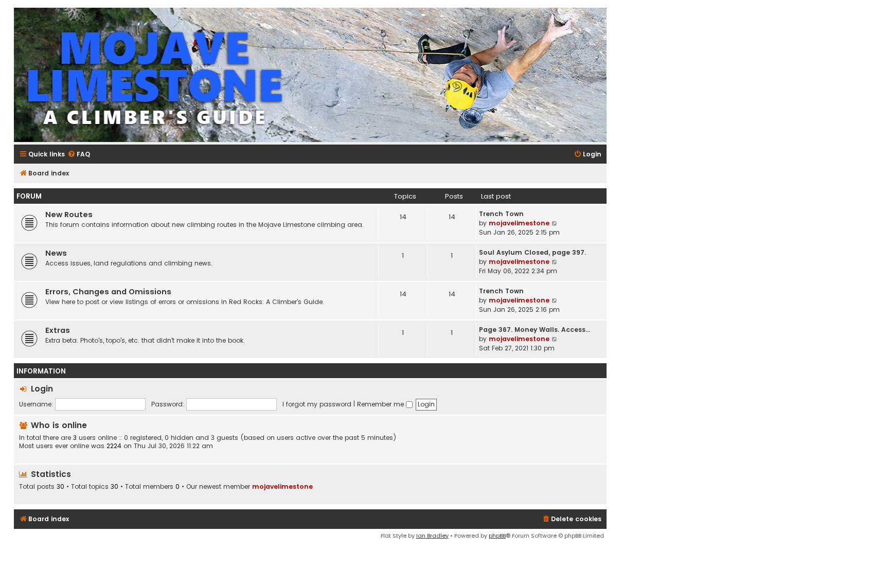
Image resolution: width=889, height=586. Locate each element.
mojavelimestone (519, 223)
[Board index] (310, 75)
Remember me (381, 404)
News (56, 253)
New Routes (69, 214)
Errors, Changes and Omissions (108, 292)
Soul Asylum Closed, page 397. (532, 252)
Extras (57, 330)
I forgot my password (316, 404)
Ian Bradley (432, 535)
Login (42, 388)
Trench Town (501, 213)
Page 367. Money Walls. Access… (534, 329)
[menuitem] (78, 155)
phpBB (497, 535)
